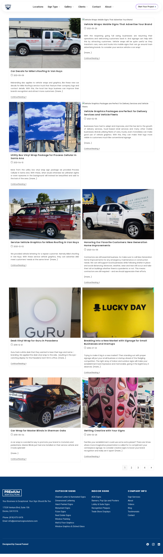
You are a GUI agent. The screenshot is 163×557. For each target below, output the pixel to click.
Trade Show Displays (101, 511)
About (108, 6)
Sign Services (134, 497)
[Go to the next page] (151, 467)
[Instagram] (153, 544)
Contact (96, 6)
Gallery (68, 6)
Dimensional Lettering (65, 500)
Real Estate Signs (63, 515)
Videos (131, 504)
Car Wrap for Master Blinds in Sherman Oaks (38, 430)
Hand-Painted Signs (64, 504)
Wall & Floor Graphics (64, 522)
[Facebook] (147, 544)
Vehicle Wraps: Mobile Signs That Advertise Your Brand (118, 24)
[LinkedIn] (158, 544)
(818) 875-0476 (16, 517)
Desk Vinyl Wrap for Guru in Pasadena (34, 340)
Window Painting (62, 519)
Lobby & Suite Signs (101, 504)
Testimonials (133, 511)
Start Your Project (146, 7)
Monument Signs (62, 508)
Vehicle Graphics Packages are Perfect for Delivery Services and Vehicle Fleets (115, 113)
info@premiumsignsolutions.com (23, 521)
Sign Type (53, 6)
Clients (81, 6)
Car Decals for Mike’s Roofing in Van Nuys (36, 71)
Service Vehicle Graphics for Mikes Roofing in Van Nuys (45, 242)
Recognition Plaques (101, 508)
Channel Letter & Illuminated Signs (70, 497)
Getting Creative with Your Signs (104, 430)
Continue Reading (18, 97)
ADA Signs (96, 497)
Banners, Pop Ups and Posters (105, 500)
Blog (130, 508)
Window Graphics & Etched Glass (70, 526)
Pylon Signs (60, 511)
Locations (38, 6)
